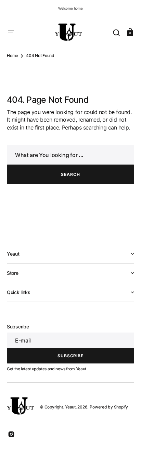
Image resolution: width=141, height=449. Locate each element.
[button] (10, 32)
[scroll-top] (126, 434)
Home (12, 55)
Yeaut (70, 406)
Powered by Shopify (109, 406)
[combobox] (70, 155)
